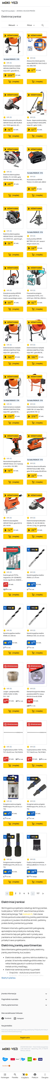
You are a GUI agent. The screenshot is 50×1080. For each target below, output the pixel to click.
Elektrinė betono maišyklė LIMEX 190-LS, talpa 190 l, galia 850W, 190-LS (35, 409)
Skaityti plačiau (8, 977)
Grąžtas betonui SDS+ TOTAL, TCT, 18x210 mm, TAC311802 (37, 751)
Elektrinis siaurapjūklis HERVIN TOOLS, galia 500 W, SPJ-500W (12, 523)
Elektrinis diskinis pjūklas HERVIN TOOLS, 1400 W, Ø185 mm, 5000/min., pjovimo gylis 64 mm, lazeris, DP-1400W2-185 (13, 236)
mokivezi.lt (28, 914)
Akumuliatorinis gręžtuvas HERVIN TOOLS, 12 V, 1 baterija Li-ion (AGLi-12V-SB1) (13, 463)
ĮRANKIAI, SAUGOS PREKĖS (26, 11)
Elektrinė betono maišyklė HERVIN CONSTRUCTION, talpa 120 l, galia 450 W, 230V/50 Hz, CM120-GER (11, 350)
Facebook (7, 1018)
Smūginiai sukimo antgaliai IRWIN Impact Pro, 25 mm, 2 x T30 (12, 806)
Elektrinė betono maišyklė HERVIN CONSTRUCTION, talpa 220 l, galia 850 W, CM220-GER (11, 68)
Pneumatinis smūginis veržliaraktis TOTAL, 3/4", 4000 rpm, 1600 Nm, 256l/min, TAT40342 (37, 295)
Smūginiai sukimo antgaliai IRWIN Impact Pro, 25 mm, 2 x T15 (12, 864)
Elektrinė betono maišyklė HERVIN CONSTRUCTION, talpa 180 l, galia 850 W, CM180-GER (35, 350)
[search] (42, 25)
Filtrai (29, 25)
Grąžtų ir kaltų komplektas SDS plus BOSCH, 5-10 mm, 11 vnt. (36, 864)
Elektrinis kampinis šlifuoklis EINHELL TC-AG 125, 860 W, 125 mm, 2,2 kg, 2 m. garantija (36, 523)
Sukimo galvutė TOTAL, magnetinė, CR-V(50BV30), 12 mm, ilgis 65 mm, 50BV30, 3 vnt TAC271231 (13, 577)
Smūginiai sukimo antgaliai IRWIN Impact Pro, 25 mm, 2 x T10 (36, 806)
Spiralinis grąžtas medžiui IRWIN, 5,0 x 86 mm (11, 634)
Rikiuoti (12, 25)
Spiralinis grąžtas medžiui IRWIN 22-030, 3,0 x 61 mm (35, 634)
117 (38, 893)
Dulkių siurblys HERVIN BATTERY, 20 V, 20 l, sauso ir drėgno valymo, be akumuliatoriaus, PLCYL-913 (36, 241)
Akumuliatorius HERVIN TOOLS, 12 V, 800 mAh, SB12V (36, 181)
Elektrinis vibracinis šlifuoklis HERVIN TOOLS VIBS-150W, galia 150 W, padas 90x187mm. (37, 468)
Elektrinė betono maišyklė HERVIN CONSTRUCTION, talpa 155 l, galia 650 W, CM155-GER (11, 409)
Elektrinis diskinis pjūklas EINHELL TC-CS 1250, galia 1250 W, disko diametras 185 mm (12, 177)
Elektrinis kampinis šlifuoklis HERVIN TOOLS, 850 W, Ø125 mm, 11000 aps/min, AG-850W (12, 122)
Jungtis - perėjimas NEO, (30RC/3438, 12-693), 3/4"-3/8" (11, 694)
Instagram (20, 1018)
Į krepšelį (15, 81)
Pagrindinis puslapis (8, 11)
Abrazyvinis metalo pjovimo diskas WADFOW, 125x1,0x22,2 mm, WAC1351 (37, 63)
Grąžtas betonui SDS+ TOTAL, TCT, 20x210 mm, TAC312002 (13, 751)
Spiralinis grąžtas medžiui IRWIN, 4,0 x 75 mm (35, 576)
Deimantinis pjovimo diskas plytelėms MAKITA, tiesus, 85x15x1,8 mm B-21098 (36, 694)
